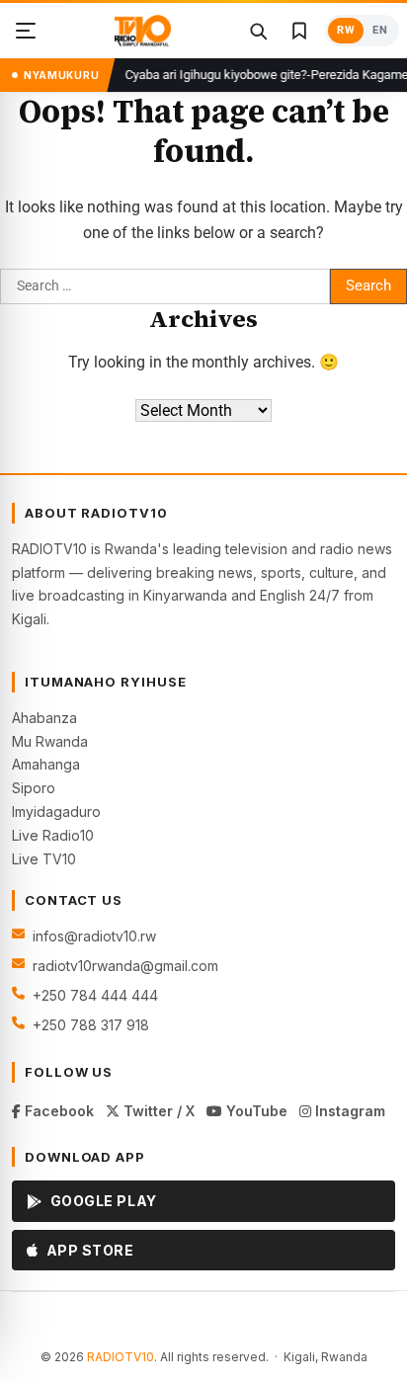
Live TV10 (44, 859)
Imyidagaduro (56, 811)
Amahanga (46, 764)
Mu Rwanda (50, 741)
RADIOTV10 (120, 1356)
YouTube (254, 1110)
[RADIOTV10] (142, 30)
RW (346, 30)
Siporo (33, 787)
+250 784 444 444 (95, 995)
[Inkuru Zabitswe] (299, 30)
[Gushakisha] (258, 30)
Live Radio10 (53, 835)
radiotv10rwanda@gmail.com (125, 965)
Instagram (348, 1110)
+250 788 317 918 (91, 1024)
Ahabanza (44, 717)
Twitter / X (157, 1110)
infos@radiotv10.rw (94, 936)
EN (379, 30)
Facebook (57, 1110)
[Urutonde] (25, 30)
